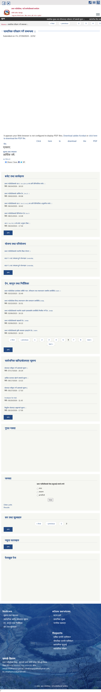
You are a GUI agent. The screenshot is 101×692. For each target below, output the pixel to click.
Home (3, 24)
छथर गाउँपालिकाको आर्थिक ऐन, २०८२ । (17, 193)
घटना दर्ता (57, 615)
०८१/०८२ (6, 159)
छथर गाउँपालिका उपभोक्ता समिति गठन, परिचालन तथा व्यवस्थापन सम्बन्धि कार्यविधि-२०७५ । (33, 291)
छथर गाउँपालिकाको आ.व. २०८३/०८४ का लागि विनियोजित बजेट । (25, 184)
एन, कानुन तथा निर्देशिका (13, 623)
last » (51, 344)
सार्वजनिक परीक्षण (60, 649)
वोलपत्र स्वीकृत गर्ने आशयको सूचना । (16, 368)
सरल (40, 488)
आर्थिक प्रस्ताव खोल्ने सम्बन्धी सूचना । (16, 378)
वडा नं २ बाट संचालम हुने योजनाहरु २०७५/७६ (19, 266)
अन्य (8, 233)
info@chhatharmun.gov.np (13, 668)
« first (46, 23)
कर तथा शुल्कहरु (10, 627)
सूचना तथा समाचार (10, 152)
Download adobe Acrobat (74, 136)
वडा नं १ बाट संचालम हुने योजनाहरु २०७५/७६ (19, 258)
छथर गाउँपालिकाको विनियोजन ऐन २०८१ (17, 213)
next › (89, 340)
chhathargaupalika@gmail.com (37, 668)
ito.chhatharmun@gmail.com (14, 672)
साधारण (41, 492)
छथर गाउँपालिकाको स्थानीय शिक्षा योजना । (18, 251)
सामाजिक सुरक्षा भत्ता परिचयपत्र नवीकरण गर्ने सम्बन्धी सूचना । (60, 19)
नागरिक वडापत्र (59, 623)
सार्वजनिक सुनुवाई (60, 645)
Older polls (8, 505)
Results (6, 507)
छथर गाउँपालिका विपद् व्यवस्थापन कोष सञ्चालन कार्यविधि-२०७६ (24, 301)
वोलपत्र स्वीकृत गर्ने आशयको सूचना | (16, 388)
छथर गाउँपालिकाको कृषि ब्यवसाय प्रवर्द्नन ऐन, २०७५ (21, 330)
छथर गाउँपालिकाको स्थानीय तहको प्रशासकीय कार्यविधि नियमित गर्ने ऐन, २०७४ (29, 311)
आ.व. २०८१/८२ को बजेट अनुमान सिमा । (17, 223)
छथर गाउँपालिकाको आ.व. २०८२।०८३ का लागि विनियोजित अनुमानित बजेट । (28, 203)
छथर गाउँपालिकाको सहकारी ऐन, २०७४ (16, 321)
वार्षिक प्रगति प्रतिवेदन (62, 637)
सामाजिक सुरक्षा (59, 619)
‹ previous (58, 23)
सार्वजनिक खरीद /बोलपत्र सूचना (16, 619)
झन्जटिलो (42, 495)
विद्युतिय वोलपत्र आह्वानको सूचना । (15, 408)
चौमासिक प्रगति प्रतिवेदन (63, 641)
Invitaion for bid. (11, 398)
